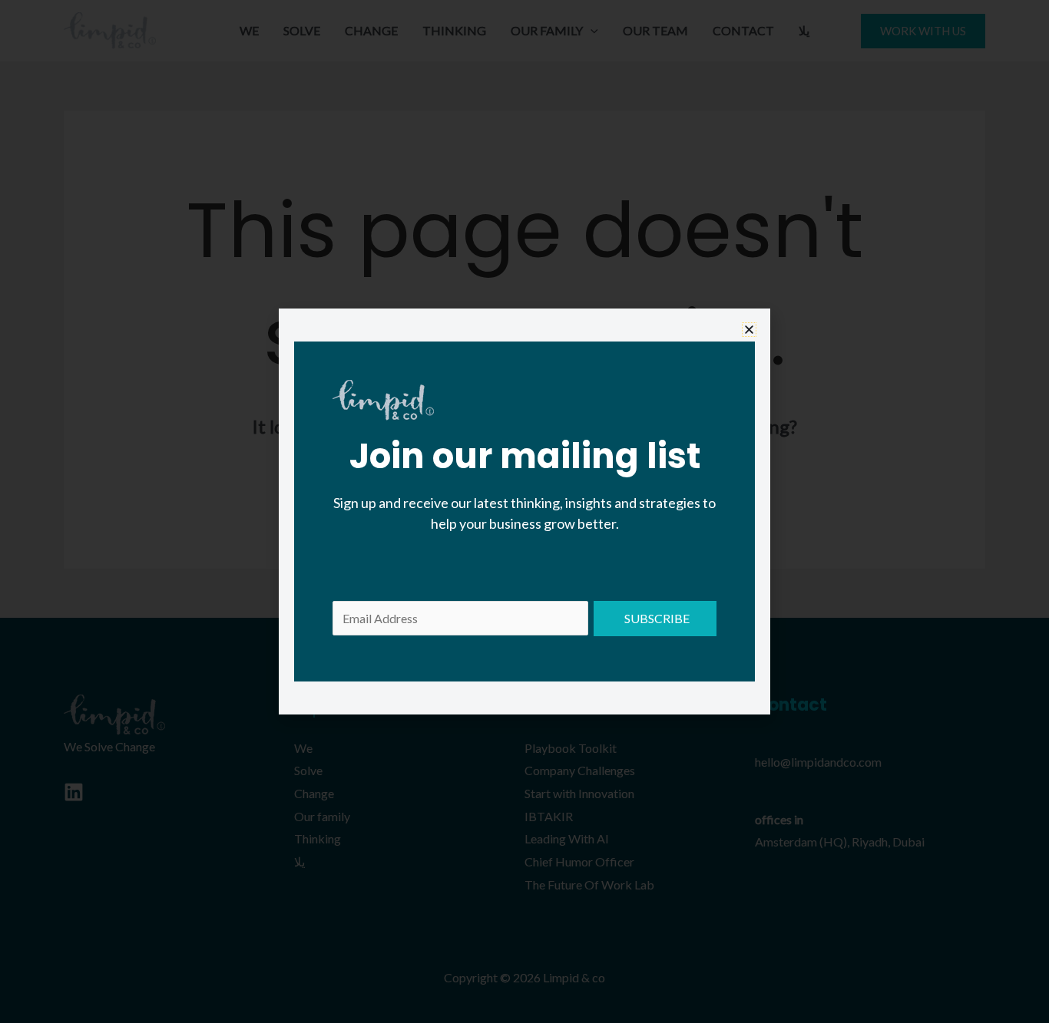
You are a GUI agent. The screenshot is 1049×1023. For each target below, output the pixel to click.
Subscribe (657, 618)
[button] (749, 329)
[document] (524, 511)
